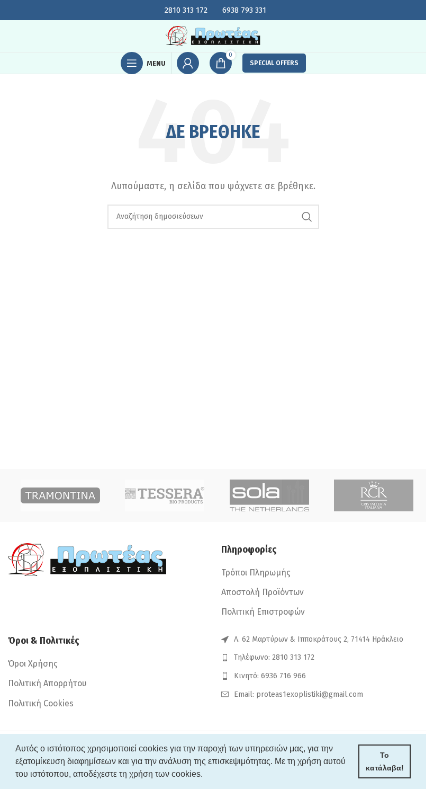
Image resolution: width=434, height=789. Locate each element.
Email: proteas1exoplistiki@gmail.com (298, 694)
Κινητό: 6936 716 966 (270, 675)
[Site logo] (213, 35)
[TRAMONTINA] (60, 495)
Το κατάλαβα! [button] (385, 761)
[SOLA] (269, 495)
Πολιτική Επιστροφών (263, 612)
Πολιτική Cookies (41, 703)
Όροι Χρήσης (33, 664)
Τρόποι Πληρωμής (256, 573)
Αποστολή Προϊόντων (262, 592)
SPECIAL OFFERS (274, 63)
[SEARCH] (307, 217)
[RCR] (374, 495)
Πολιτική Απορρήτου (47, 683)
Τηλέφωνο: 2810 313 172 (274, 657)
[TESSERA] (165, 495)
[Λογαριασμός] (187, 63)
